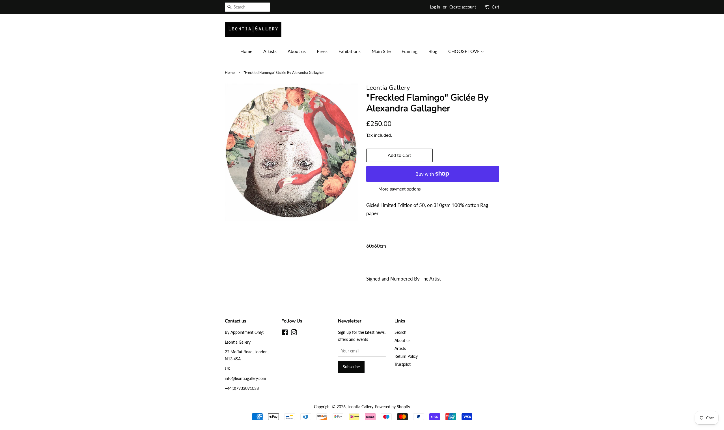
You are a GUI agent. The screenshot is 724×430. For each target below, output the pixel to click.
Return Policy (406, 356)
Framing (409, 51)
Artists (270, 51)
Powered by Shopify (392, 406)
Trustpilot (403, 364)
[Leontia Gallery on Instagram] (294, 333)
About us (297, 51)
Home (246, 51)
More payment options (399, 188)
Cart (495, 7)
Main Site (381, 51)
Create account (462, 7)
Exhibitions (350, 51)
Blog (432, 51)
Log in (435, 7)
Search (400, 332)
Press (322, 51)
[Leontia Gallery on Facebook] (284, 333)
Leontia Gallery (360, 406)
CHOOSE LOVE (464, 51)
